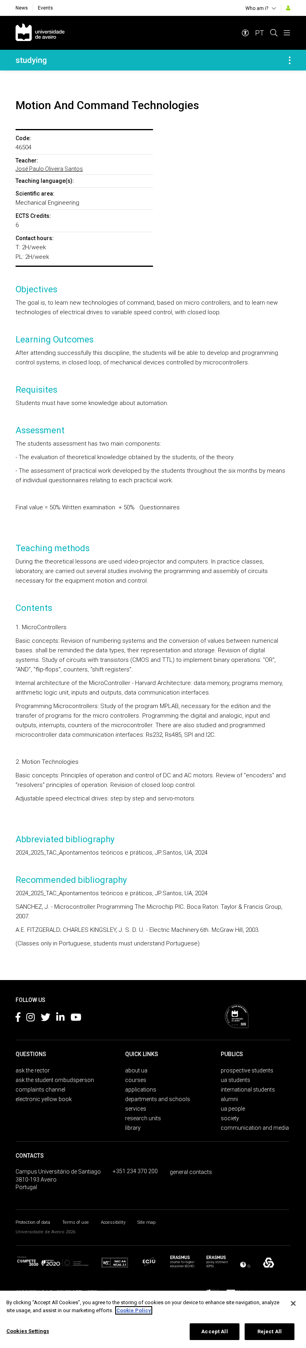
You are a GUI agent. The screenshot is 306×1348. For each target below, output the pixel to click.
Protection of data (33, 1222)
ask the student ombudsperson (55, 1080)
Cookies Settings (27, 1331)
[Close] (293, 1303)
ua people (233, 1108)
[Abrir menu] (286, 33)
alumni (229, 1099)
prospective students (247, 1070)
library (133, 1128)
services (135, 1108)
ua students (235, 1080)
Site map (146, 1222)
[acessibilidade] (245, 33)
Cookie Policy (133, 1310)
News (22, 8)
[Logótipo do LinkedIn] (60, 1018)
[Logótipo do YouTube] (76, 1018)
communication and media (255, 1128)
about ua (136, 1070)
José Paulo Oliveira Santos (49, 169)
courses (135, 1080)
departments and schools (157, 1099)
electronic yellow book (44, 1099)
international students (248, 1089)
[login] (288, 8)
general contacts (191, 1172)
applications (140, 1089)
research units (143, 1118)
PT (259, 33)
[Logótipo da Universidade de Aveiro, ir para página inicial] (40, 32)
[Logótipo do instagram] (30, 1018)
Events (45, 8)
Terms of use (75, 1222)
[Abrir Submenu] (289, 60)
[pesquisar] (273, 33)
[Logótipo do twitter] (45, 1018)
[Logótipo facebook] (18, 1018)
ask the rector (33, 1070)
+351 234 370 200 (135, 1171)
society (230, 1118)
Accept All (214, 1331)
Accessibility (113, 1222)
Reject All (269, 1331)
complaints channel (40, 1089)
